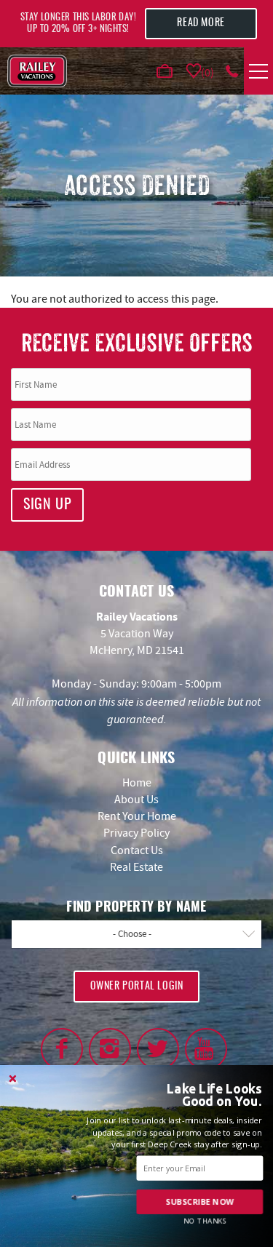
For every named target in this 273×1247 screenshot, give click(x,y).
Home (136, 783)
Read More (200, 23)
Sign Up (47, 505)
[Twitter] (158, 1049)
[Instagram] (110, 1049)
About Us (136, 799)
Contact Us (137, 850)
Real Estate (136, 867)
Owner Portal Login (136, 986)
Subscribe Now (200, 1201)
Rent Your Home (137, 816)
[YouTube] (206, 1049)
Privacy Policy (136, 833)
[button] (200, 1095)
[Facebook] (62, 1049)
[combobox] (136, 934)
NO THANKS (205, 1220)
